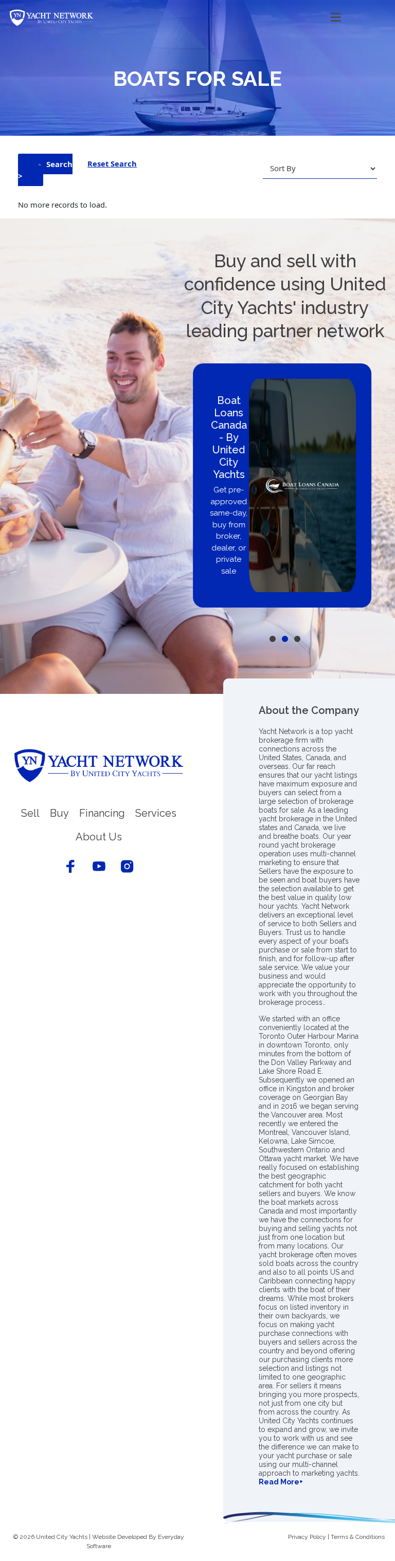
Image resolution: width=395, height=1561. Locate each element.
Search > (45, 170)
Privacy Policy (307, 1536)
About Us (99, 837)
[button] (232, 17)
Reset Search (112, 163)
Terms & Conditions (358, 1536)
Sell (30, 813)
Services (155, 813)
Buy (59, 813)
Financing (102, 813)
